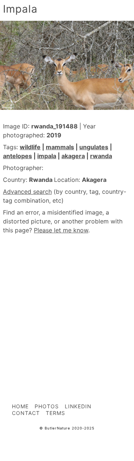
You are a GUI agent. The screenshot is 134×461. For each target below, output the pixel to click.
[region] (67, 302)
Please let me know (61, 230)
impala (46, 156)
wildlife (30, 147)
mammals (60, 147)
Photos (47, 406)
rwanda (101, 156)
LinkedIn (78, 406)
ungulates (93, 147)
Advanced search (27, 191)
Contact (26, 413)
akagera (73, 156)
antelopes (17, 156)
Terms (55, 413)
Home (20, 406)
